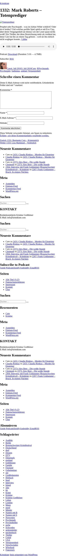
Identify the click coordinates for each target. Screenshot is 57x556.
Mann (8, 505)
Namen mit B (11, 512)
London (9, 502)
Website (3, 123)
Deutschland (11, 448)
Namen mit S (11, 515)
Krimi (8, 492)
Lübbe (24, 39)
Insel (8, 480)
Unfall (8, 537)
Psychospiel (5, 71)
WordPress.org (12, 191)
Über (8, 289)
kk (7, 490)
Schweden (10, 527)
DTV (8, 455)
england (9, 460)
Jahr (7, 487)
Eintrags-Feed (12, 186)
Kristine (9, 316)
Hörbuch (9, 478)
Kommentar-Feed (13, 188)
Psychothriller (12, 522)
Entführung (10, 463)
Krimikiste (4, 3)
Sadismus (15, 71)
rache (8, 525)
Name (3, 113)
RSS (12, 59)
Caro (9, 68)
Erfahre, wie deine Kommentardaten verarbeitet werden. (24, 135)
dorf (7, 450)
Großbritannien (12, 475)
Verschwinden (12, 545)
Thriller (9, 535)
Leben (8, 500)
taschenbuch (11, 532)
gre (7, 473)
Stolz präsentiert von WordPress (23, 555)
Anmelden (10, 183)
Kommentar (6, 90)
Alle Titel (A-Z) (12, 279)
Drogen (9, 453)
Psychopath (43, 68)
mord (8, 507)
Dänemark (10, 458)
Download (12, 54)
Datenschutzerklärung (15, 282)
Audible (9, 440)
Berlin (8, 443)
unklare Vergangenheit (31, 71)
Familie (9, 465)
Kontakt (9, 287)
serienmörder (11, 530)
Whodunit (10, 547)
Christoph (10, 164)
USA (8, 540)
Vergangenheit (12, 542)
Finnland (9, 468)
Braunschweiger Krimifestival (19, 445)
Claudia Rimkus (13, 157)
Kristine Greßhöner (14, 497)
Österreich (10, 550)
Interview (10, 483)
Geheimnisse (11, 470)
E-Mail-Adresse (7, 118)
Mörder (9, 510)
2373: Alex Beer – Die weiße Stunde (29, 162)
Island (8, 485)
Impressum (10, 284)
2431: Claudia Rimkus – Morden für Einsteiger (33, 154)
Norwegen (10, 517)
